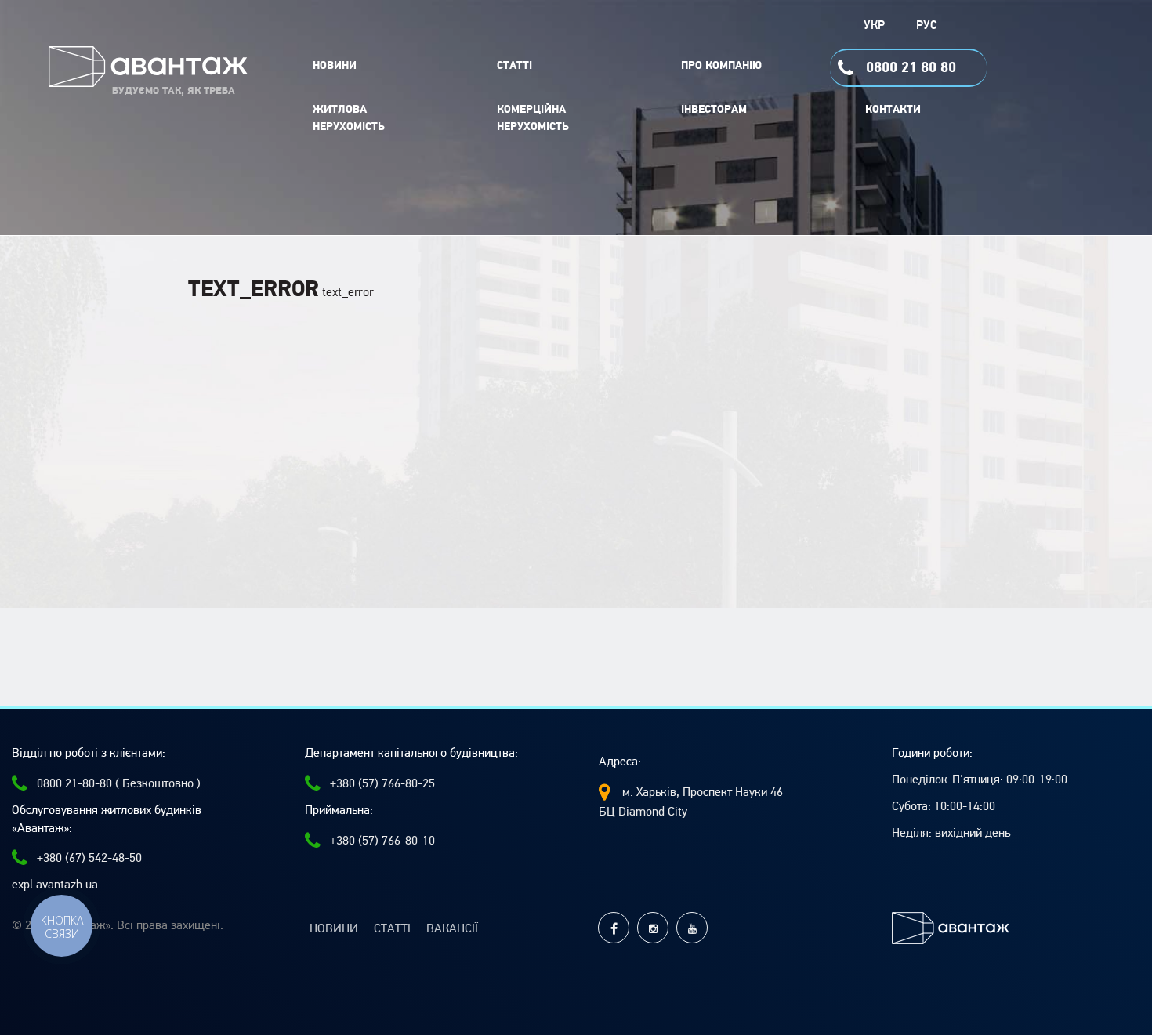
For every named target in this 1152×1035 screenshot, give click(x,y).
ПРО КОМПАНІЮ (721, 66)
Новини (334, 928)
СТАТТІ (514, 66)
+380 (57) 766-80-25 (382, 783)
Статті (392, 928)
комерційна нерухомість (533, 118)
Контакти (893, 110)
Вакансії (452, 928)
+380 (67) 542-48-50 (89, 858)
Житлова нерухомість (349, 118)
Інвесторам (714, 110)
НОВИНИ (335, 66)
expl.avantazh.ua (55, 884)
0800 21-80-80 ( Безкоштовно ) (119, 783)
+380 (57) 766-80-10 (382, 841)
